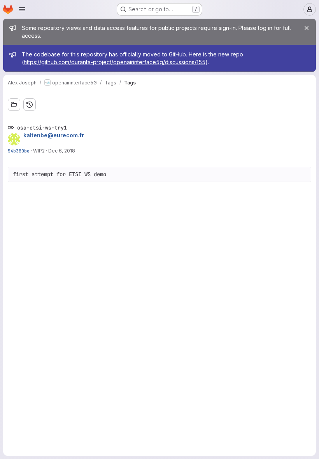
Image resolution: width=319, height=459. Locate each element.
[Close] (306, 28)
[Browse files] (14, 104)
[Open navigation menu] (22, 9)
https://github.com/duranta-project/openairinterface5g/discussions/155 (114, 62)
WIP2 (39, 151)
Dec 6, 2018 (61, 151)
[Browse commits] (29, 104)
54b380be (19, 151)
